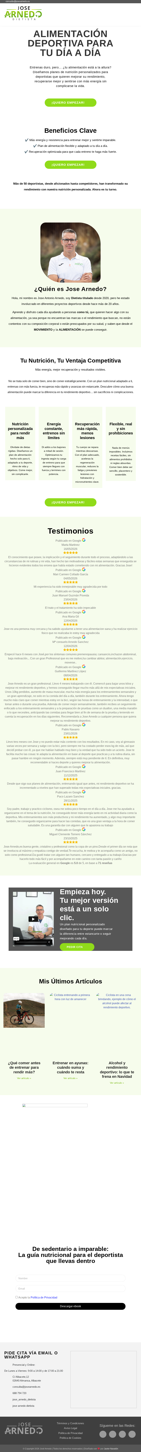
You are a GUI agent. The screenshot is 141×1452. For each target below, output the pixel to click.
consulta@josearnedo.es (18, 1)
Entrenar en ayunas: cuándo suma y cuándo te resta (70, 1067)
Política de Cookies (70, 1437)
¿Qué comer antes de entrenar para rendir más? (24, 1067)
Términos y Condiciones (70, 1423)
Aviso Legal (70, 1428)
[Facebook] (103, 1434)
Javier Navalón (111, 1449)
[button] (132, 13)
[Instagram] (112, 1434)
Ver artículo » (24, 1078)
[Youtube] (122, 1434)
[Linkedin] (132, 1434)
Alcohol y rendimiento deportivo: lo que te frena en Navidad (117, 1070)
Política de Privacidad (44, 1297)
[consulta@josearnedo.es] (3, 2)
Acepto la (37, 1297)
